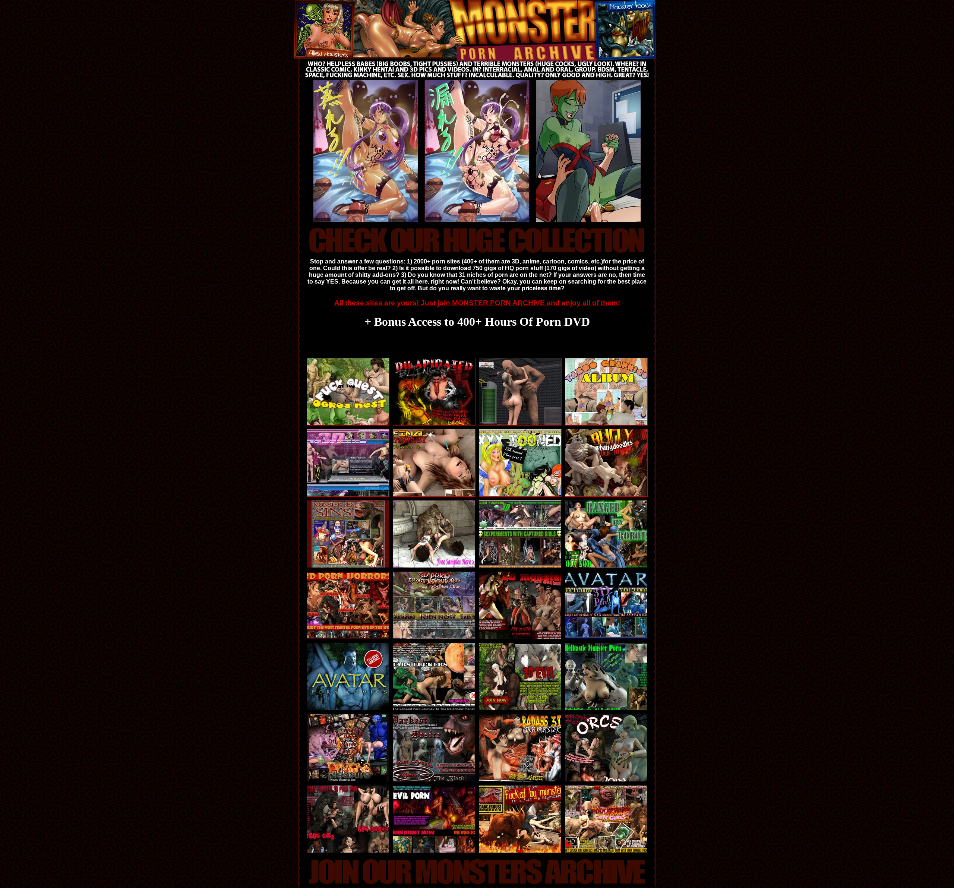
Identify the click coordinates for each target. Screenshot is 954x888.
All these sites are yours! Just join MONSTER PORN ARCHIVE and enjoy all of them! (477, 303)
